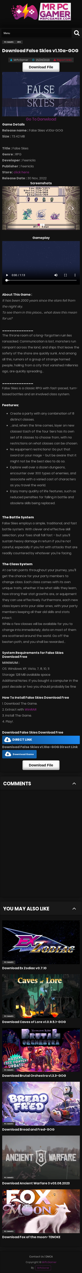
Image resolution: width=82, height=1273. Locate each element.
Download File (41, 67)
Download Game (23, 754)
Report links (64, 60)
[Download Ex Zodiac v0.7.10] (41, 942)
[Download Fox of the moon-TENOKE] (41, 1211)
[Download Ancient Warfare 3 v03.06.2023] (41, 1157)
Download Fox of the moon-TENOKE (31, 1237)
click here (21, 172)
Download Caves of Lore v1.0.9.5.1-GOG (34, 1022)
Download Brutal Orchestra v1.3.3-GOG (34, 1075)
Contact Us (36, 1256)
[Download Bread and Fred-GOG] (41, 1104)
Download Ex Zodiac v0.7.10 (24, 968)
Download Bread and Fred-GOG (28, 1129)
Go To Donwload (41, 119)
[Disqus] (41, 846)
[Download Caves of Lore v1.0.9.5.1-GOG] (41, 996)
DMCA (49, 1256)
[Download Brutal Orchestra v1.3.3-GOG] (41, 1050)
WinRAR (30, 709)
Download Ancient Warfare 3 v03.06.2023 (36, 1183)
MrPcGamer (43, 1267)
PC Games (8, 962)
